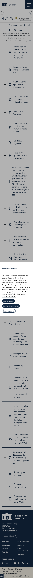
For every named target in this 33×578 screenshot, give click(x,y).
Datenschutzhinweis (9, 296)
